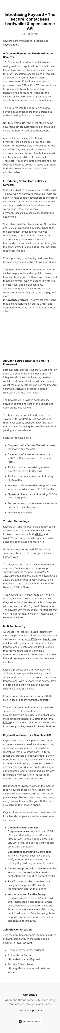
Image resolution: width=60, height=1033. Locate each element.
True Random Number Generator (30, 699)
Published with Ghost (31, 1021)
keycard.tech (10, 44)
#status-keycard (22, 942)
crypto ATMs (29, 639)
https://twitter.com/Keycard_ (24, 959)
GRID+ (39, 534)
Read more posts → (30, 1010)
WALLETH (9, 538)
